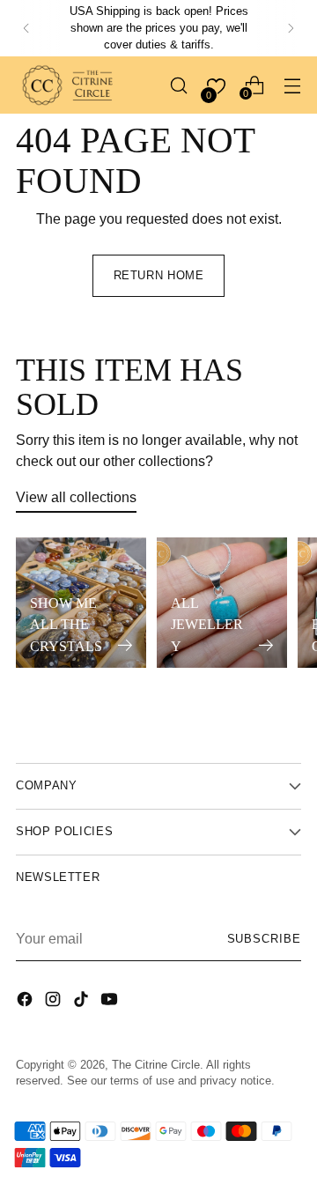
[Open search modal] (178, 85)
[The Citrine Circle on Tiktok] (82, 1001)
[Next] (290, 28)
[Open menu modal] (292, 85)
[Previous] (26, 28)
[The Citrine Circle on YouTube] (111, 1001)
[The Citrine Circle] (69, 85)
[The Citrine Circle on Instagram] (54, 1001)
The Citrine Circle (156, 1065)
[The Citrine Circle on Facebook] (26, 1001)
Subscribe (264, 939)
